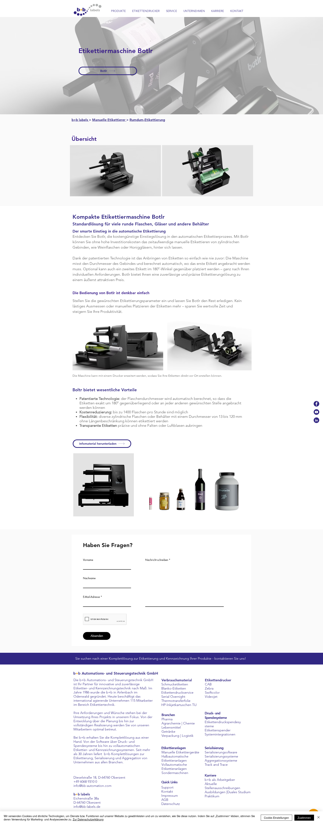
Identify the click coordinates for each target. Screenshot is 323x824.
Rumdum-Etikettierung (147, 120)
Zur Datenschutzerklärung (88, 819)
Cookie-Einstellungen (276, 818)
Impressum (169, 796)
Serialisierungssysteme (221, 756)
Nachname (89, 578)
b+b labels (80, 120)
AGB (164, 800)
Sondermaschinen (175, 773)
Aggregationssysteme (221, 760)
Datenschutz (170, 804)
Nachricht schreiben (156, 560)
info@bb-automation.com (92, 786)
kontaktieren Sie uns (229, 658)
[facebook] (316, 404)
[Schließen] (318, 817)
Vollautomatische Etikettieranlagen (174, 767)
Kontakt (167, 791)
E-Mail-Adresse (91, 597)
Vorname (88, 560)
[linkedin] (316, 420)
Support (167, 787)
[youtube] (316, 412)
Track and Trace (216, 765)
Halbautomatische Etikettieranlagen (175, 758)
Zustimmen (304, 818)
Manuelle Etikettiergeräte (180, 752)
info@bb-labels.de (86, 807)
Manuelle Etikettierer (109, 120)
